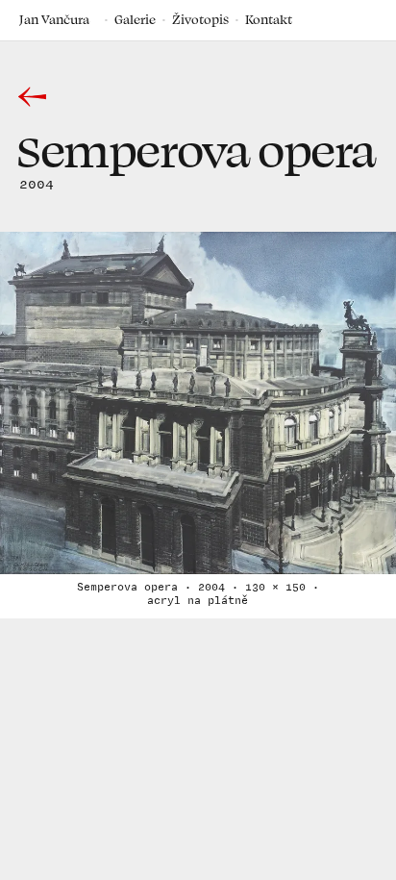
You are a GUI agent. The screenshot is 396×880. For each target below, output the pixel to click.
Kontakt (268, 19)
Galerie (135, 19)
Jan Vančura (54, 19)
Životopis (200, 19)
